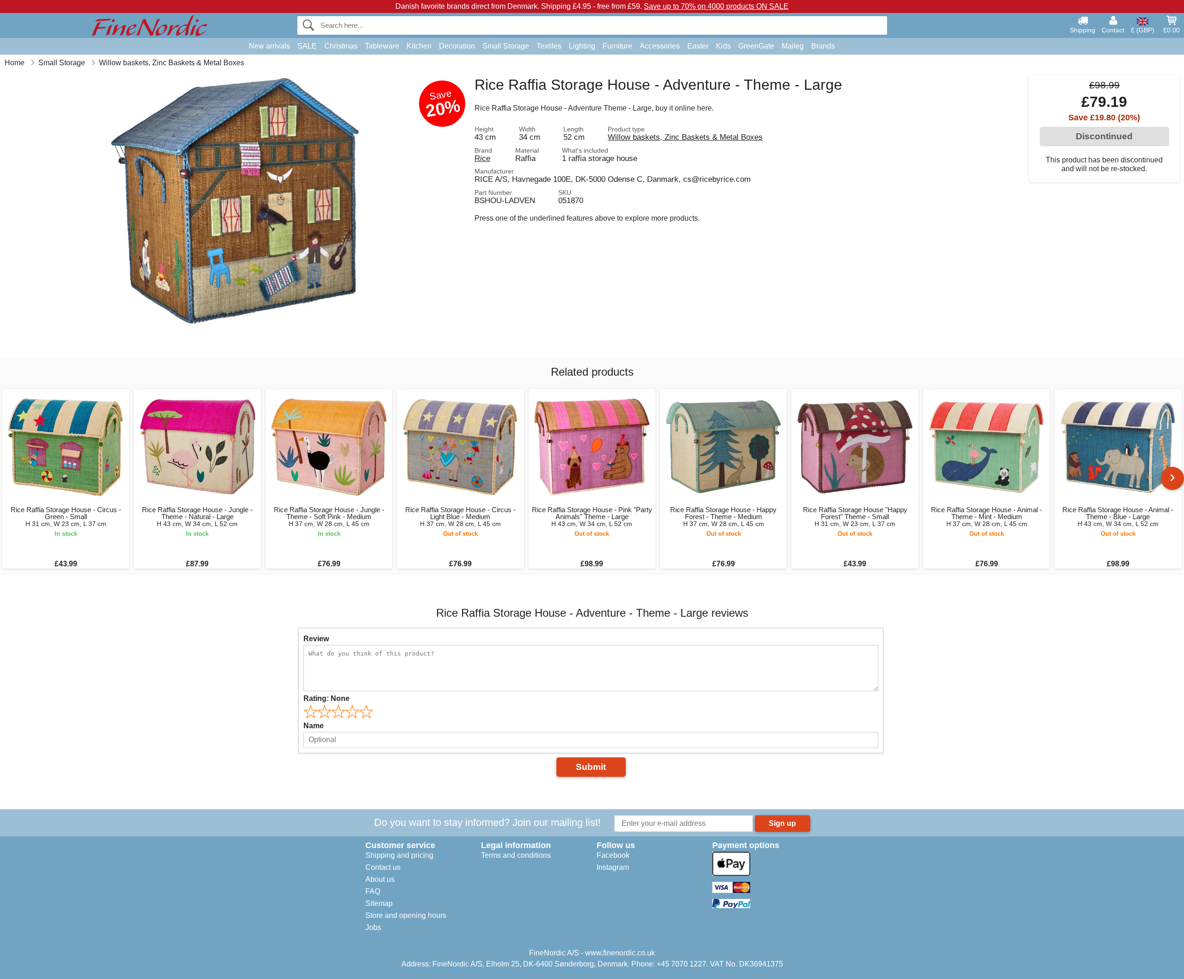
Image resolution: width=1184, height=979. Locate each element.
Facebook (613, 855)
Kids (723, 46)
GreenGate (756, 46)
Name (313, 726)
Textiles (548, 46)
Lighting (582, 46)
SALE (307, 46)
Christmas (341, 46)
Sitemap (379, 903)
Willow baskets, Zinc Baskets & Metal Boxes (685, 137)
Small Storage (505, 46)
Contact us (383, 867)
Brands (823, 46)
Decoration (457, 46)
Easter (698, 46)
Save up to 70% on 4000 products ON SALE (716, 6)
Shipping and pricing (399, 855)
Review (316, 639)
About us (380, 879)
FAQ (372, 891)
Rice (482, 158)
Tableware (382, 46)
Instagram (613, 867)
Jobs (373, 927)
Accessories (660, 46)
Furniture (617, 46)
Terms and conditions (516, 855)
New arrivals (269, 46)
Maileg (793, 46)
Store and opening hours (405, 915)
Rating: (326, 698)
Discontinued (1104, 136)
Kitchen (419, 46)
